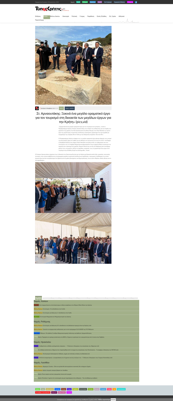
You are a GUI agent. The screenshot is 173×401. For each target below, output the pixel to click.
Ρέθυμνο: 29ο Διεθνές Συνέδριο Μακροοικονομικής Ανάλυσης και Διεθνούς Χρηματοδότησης (66, 333)
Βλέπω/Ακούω (55, 16)
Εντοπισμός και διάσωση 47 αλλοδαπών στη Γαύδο (57, 313)
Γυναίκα (109, 389)
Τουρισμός (103, 389)
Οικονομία (65, 16)
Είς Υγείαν (112, 16)
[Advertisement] (106, 9)
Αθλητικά (121, 16)
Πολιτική (74, 16)
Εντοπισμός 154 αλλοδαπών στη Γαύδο (54, 309)
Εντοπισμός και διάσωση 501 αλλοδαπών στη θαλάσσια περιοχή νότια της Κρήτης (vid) (67, 325)
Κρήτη (45, 16)
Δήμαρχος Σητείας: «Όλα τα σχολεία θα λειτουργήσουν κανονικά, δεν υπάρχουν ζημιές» (67, 366)
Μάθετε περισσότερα (104, 399)
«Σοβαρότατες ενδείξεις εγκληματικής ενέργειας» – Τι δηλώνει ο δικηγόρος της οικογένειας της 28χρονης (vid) (69, 346)
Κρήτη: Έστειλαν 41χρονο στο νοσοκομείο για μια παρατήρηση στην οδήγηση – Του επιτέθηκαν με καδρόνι (67, 378)
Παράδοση (90, 16)
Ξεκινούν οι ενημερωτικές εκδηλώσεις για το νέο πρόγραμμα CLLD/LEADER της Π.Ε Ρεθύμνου (68, 329)
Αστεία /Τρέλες (62, 392)
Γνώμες (82, 16)
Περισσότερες (39, 20)
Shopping (69, 392)
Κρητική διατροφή (121, 389)
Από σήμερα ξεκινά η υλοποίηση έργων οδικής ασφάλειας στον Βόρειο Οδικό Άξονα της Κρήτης (65, 305)
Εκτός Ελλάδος (102, 16)
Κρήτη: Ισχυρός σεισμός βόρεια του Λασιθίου (55, 370)
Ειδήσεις (38, 16)
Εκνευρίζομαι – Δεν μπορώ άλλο (43, 392)
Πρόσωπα (54, 392)
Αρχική (72, 2)
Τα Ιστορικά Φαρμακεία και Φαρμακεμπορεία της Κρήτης (55, 317)
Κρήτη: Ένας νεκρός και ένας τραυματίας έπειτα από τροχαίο (54, 374)
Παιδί (114, 389)
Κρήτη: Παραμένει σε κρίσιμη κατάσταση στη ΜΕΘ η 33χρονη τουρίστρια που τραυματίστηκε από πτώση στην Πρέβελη (71, 337)
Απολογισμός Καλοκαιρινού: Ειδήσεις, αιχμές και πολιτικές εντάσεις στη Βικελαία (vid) (66, 354)
